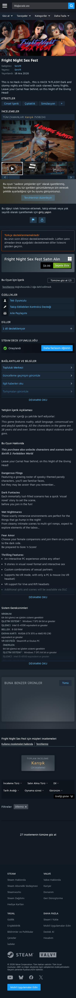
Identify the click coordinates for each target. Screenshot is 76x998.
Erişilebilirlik (13, 925)
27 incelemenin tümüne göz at (38, 834)
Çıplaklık (30, 103)
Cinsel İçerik (11, 103)
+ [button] (61, 103)
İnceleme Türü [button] (11, 783)
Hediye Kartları (15, 904)
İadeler (11, 943)
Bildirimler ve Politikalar (20, 931)
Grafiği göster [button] (62, 796)
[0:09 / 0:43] (38, 141)
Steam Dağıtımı (15, 898)
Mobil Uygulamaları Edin (24, 987)
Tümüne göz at (61, 280)
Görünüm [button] (54, 790)
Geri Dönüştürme (53, 898)
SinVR (18, 65)
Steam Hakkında (16, 879)
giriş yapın (45, 212)
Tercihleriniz (8, 287)
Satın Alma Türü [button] (36, 783)
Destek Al (49, 931)
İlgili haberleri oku (13, 383)
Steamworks (14, 892)
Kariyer (47, 885)
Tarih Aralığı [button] (10, 790)
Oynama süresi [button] (33, 790)
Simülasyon (48, 103)
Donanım (49, 892)
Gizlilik (10, 919)
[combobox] (40, 6)
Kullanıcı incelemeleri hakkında (17, 744)
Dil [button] (54, 783)
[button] (8, 16)
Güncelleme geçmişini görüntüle (21, 375)
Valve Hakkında (52, 879)
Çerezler (11, 937)
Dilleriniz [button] (19, 806)
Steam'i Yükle (51, 919)
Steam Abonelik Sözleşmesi (22, 885)
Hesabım (48, 937)
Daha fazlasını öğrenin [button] (57, 348)
